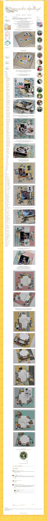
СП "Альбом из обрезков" (6, 212)
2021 (5, 73)
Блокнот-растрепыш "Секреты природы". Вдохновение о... (8, 131)
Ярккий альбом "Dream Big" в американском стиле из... (7, 128)
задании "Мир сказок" (28, 449)
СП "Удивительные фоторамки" (7, 227)
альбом (6, 173)
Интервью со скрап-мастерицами (7, 195)
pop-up (6, 246)
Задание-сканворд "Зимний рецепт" (8, 108)
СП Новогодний (7, 235)
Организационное (7, 204)
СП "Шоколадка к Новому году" (7, 230)
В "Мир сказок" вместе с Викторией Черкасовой (8, 136)
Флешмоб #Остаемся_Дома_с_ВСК (7, 239)
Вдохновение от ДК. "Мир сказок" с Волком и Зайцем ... (8, 117)
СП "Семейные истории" (7, 223)
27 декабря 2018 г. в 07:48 (21, 490)
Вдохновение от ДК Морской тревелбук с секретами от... (8, 103)
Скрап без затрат (7, 211)
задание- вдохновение (7, 191)
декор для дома (6, 181)
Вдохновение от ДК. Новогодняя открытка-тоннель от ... (8, 146)
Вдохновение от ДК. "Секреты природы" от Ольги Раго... (8, 144)
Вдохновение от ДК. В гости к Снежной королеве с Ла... (8, 113)
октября (7, 156)
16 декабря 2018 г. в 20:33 (19, 480)
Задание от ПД (6, 188)
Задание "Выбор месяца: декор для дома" (8, 153)
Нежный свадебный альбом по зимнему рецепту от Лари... (8, 79)
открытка (6, 205)
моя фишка (6, 200)
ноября (6, 155)
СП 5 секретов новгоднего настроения (7, 231)
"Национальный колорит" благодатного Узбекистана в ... (8, 151)
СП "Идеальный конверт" (6, 216)
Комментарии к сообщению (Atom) (19, 505)
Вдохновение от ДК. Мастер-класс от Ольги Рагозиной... (8, 107)
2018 (5, 76)
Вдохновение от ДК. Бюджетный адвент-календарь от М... (8, 119)
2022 (5, 72)
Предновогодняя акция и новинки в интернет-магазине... (8, 81)
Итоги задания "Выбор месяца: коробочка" (8, 126)
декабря (7, 77)
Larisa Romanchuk (16, 484)
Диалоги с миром (7, 182)
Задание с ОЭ (6, 189)
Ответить (15, 478)
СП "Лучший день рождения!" (7, 219)
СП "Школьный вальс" (7, 228)
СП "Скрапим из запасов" (7, 225)
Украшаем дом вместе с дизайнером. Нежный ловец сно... (8, 85)
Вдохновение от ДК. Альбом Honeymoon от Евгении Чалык (8, 142)
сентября (7, 157)
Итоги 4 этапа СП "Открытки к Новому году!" (7, 149)
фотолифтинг (6, 242)
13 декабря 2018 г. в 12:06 (20, 470)
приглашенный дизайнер (7, 208)
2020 (5, 74)
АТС (5, 175)
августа (7, 158)
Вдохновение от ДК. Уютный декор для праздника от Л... (8, 90)
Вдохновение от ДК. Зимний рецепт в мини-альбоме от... (8, 96)
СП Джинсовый (6, 234)
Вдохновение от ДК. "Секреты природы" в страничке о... (8, 121)
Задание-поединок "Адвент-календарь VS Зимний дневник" (8, 133)
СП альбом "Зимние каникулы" (7, 233)
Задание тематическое (7, 190)
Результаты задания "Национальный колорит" (8, 105)
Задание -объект (7, 185)
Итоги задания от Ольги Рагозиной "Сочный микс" (8, 138)
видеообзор (6, 178)
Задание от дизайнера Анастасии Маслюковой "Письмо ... (8, 93)
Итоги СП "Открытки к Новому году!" (8, 115)
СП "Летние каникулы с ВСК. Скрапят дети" (7, 218)
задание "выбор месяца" (7, 186)
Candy (5, 245)
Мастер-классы (6, 197)
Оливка (17, 490)
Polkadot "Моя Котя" (19, 29)
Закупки (6, 194)
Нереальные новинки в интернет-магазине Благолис (8, 140)
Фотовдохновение (7, 241)
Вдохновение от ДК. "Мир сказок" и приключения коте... (8, 111)
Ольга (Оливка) (19, 21)
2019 (5, 75)
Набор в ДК (6, 201)
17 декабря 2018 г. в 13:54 (21, 484)
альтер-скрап (6, 174)
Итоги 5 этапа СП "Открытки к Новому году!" (7, 123)
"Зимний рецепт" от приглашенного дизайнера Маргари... (8, 87)
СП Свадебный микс (7, 236)
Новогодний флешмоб (7, 202)
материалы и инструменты (6, 198)
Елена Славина (16, 470)
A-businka (15, 480)
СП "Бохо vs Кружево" (7, 213)
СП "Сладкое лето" (7, 226)
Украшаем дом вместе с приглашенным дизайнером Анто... (8, 101)
